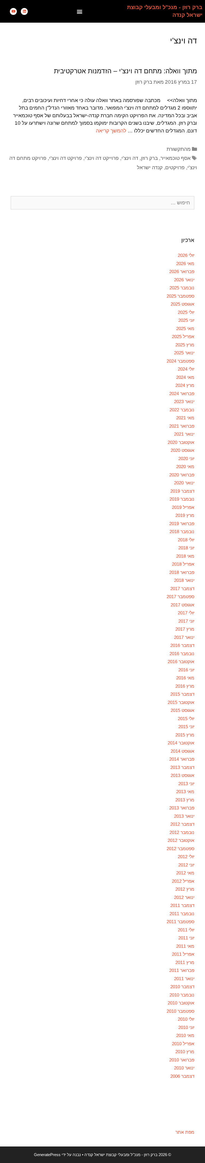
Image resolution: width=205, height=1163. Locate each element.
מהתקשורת (179, 149)
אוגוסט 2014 (182, 751)
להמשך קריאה (111, 130)
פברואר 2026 (181, 271)
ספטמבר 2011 (180, 921)
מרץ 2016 (184, 686)
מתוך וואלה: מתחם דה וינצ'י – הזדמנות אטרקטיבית (125, 71)
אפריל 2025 (183, 336)
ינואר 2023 (184, 401)
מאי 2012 (185, 873)
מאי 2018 (185, 556)
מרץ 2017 (184, 629)
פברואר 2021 (181, 426)
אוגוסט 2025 (182, 304)
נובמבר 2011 (181, 913)
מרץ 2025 (184, 344)
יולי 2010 (186, 1019)
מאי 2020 (185, 466)
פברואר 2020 (181, 474)
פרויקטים (175, 167)
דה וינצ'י (129, 158)
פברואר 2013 (181, 808)
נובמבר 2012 (181, 832)
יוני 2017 (186, 621)
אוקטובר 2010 (181, 1003)
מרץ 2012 (184, 889)
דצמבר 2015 (182, 694)
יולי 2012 (186, 856)
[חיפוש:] (102, 202)
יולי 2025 (186, 312)
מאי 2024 (185, 377)
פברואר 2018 (181, 572)
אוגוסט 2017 (182, 604)
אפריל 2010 (183, 1043)
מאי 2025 (185, 328)
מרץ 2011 (184, 962)
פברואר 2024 (181, 393)
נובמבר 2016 (181, 653)
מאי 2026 (185, 263)
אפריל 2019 (183, 507)
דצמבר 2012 (182, 824)
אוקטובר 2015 (181, 702)
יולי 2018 (186, 539)
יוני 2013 (186, 783)
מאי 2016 (185, 677)
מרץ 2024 (184, 385)
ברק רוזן (149, 158)
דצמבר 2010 (182, 986)
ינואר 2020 (184, 482)
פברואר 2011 (181, 970)
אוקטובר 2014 (181, 742)
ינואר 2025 (184, 352)
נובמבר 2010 (181, 995)
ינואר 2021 (184, 434)
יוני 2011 (186, 938)
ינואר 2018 (184, 580)
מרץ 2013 (184, 800)
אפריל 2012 (183, 881)
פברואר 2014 (181, 759)
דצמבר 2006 (182, 1076)
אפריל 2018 (183, 564)
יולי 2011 (186, 930)
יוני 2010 (186, 1027)
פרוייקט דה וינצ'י (102, 158)
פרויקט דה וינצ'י (65, 158)
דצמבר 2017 (182, 588)
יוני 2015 (186, 726)
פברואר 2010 (181, 1060)
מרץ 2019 (184, 515)
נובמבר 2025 (181, 287)
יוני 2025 (186, 320)
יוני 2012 (186, 865)
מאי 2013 (185, 791)
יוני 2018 (186, 547)
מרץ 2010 (184, 1051)
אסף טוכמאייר (175, 158)
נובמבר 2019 (181, 499)
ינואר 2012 (184, 897)
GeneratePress (47, 1154)
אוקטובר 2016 (181, 661)
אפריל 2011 (183, 954)
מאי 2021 (185, 417)
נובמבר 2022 (181, 409)
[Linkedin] (24, 11)
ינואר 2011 (184, 978)
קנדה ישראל (150, 167)
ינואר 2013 (184, 816)
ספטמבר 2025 (180, 296)
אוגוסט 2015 (182, 710)
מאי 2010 (185, 1035)
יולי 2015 (186, 718)
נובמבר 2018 (181, 531)
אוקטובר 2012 (181, 840)
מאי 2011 (185, 946)
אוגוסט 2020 (182, 450)
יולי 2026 (186, 255)
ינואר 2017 (184, 637)
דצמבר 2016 (182, 645)
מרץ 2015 (184, 734)
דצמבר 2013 (182, 767)
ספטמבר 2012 (180, 848)
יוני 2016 (186, 669)
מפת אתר (184, 1132)
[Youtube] (13, 11)
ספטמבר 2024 (180, 361)
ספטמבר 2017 (180, 596)
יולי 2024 (186, 369)
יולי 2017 (186, 612)
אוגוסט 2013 (182, 775)
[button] (79, 11)
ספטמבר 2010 (180, 1011)
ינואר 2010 (184, 1068)
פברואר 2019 (181, 523)
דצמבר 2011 (182, 905)
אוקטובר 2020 (181, 442)
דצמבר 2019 (182, 491)
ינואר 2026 (184, 279)
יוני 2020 (186, 458)
